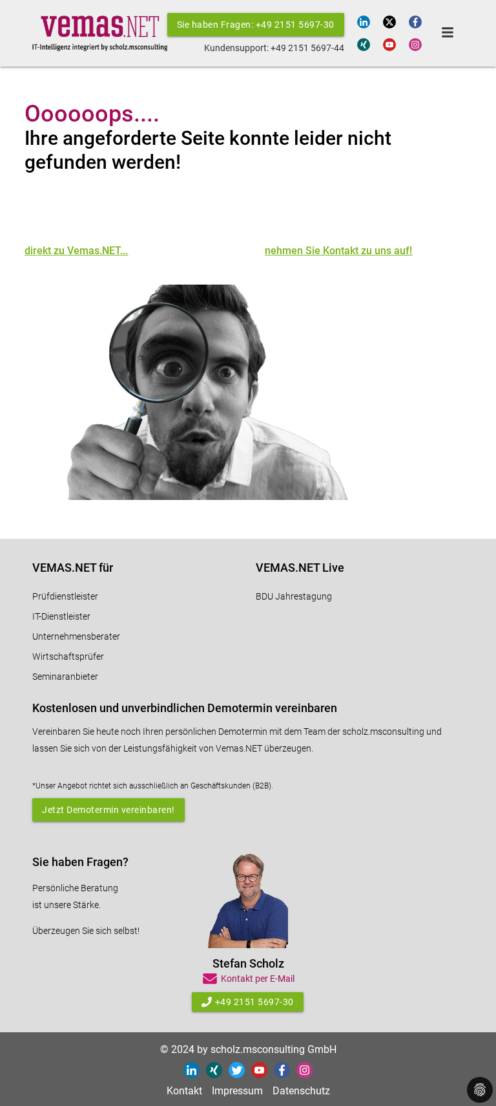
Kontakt (184, 1091)
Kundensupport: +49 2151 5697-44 (274, 48)
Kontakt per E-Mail (257, 978)
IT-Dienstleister (61, 616)
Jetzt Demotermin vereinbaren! (108, 810)
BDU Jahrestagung (294, 596)
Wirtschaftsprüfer (68, 656)
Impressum (237, 1091)
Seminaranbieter (65, 676)
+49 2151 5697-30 (254, 1002)
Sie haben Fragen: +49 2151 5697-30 (256, 24)
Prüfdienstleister (65, 596)
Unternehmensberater (76, 636)
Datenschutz (301, 1091)
